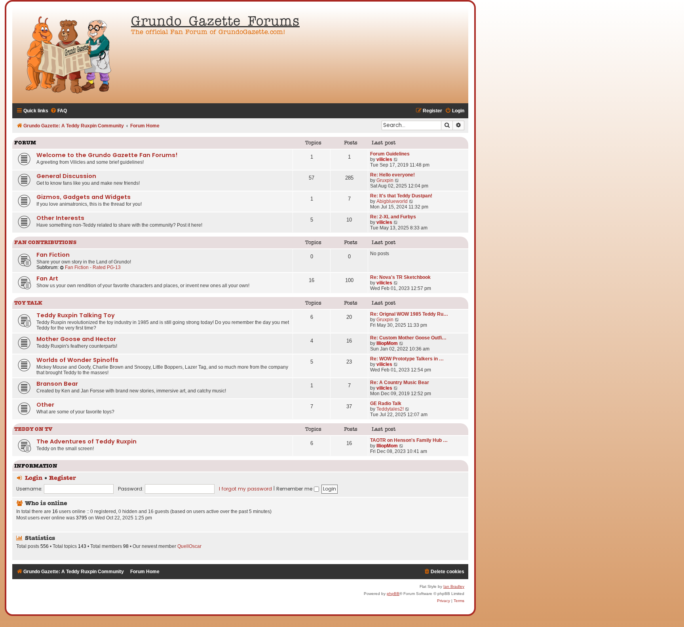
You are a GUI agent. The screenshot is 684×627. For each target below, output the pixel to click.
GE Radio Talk (385, 403)
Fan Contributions (45, 242)
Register (62, 478)
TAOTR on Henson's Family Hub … (409, 440)
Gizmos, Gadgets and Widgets (83, 197)
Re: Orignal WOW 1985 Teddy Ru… (409, 314)
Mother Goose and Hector (76, 339)
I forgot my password (245, 488)
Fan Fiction (53, 255)
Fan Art (47, 278)
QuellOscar (189, 546)
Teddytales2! (390, 409)
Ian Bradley (453, 586)
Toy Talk (28, 303)
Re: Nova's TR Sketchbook (400, 277)
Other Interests (60, 218)
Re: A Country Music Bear (399, 382)
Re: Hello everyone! (392, 175)
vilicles (384, 159)
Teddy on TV (33, 429)
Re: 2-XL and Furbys (393, 217)
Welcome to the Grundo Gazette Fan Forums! (107, 155)
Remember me (295, 488)
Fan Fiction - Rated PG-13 (93, 267)
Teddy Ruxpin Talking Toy (75, 315)
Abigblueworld (392, 201)
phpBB (393, 593)
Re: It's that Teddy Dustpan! (401, 196)
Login (33, 478)
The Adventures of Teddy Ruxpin (86, 441)
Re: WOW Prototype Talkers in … (407, 359)
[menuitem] (58, 111)
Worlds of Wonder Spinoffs (77, 360)
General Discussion (66, 176)
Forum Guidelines (390, 154)
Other (45, 405)
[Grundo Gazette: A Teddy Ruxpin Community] (69, 55)
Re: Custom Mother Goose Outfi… (408, 338)
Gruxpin (384, 180)
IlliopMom (387, 343)
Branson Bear (57, 384)
